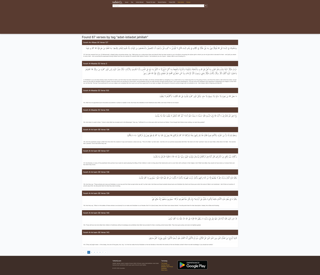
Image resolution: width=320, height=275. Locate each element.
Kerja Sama (181, 2)
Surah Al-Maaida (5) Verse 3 (95, 64)
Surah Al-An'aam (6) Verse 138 (96, 172)
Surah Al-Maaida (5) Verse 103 (96, 90)
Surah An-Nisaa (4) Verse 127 (95, 42)
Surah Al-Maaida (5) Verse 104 (96, 110)
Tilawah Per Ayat (150, 2)
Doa (132, 2)
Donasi (188, 2)
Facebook (164, 268)
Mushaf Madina (162, 2)
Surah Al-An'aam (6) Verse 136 (96, 130)
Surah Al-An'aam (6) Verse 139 (96, 193)
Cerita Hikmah (140, 2)
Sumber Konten (165, 265)
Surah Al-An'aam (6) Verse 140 (96, 213)
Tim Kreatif (164, 263)
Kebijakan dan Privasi (167, 266)
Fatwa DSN (172, 2)
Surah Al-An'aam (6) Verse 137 (96, 151)
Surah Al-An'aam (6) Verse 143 (96, 232)
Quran (126, 2)
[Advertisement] (160, 21)
